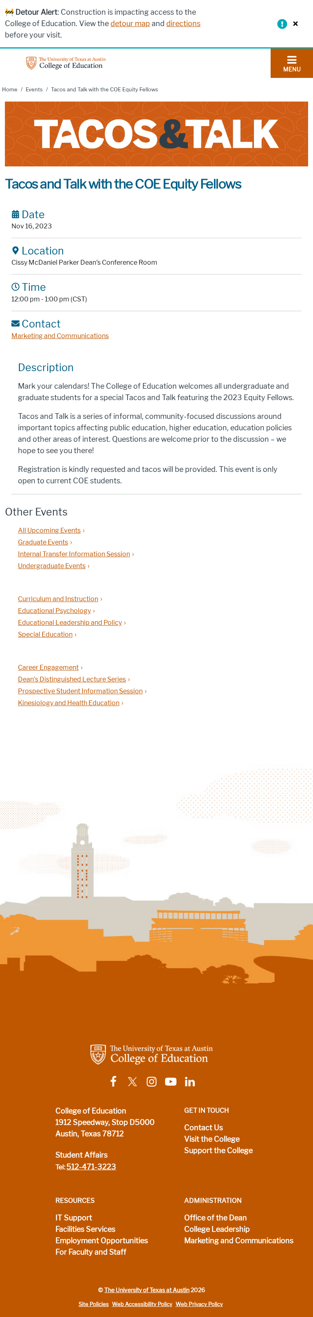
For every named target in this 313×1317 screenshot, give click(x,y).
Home (10, 89)
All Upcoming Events (49, 530)
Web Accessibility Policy (142, 1304)
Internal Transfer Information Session (74, 554)
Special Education (45, 634)
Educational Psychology (54, 611)
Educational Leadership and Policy (70, 622)
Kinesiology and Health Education (68, 703)
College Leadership (217, 1229)
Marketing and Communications (60, 336)
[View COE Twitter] (132, 1081)
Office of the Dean (215, 1217)
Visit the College (212, 1139)
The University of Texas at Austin (147, 1290)
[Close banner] (293, 23)
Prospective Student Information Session (80, 691)
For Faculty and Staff (90, 1252)
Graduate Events (43, 542)
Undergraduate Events (52, 566)
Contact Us (203, 1127)
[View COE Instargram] (151, 1081)
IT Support (73, 1217)
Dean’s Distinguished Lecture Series (72, 679)
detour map (130, 23)
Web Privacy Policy (199, 1304)
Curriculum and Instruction (58, 599)
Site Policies (94, 1304)
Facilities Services (85, 1229)
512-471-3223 (91, 1166)
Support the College (218, 1150)
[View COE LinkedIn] (190, 1081)
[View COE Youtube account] (170, 1081)
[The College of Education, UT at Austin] (66, 62)
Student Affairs (81, 1155)
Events (34, 89)
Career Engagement (48, 667)
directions (183, 23)
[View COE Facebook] (113, 1081)
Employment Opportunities (101, 1240)
